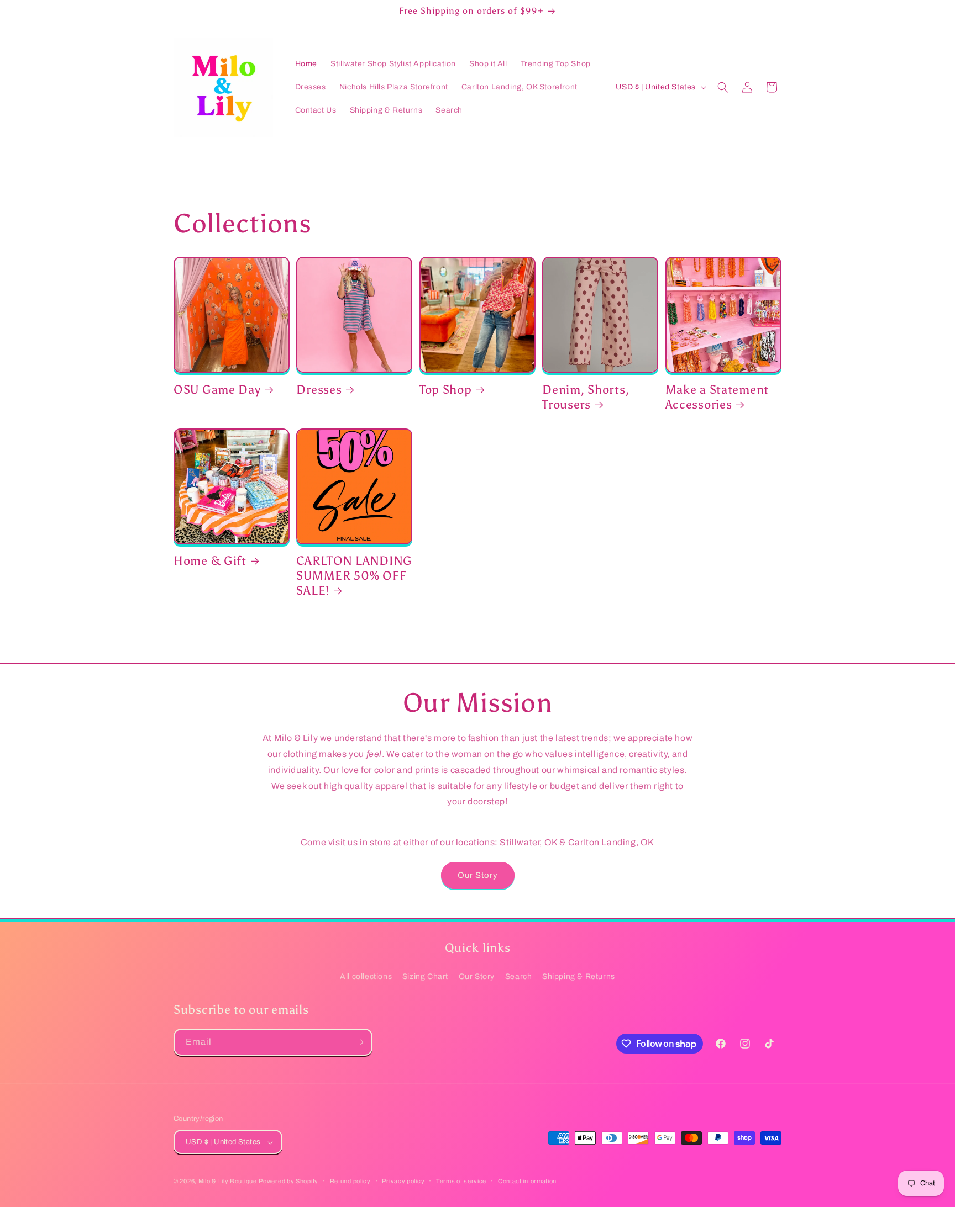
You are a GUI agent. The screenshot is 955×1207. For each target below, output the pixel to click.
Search (518, 976)
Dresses (319, 390)
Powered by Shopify (288, 1181)
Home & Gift (210, 561)
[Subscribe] (359, 1042)
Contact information (527, 1181)
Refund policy (350, 1181)
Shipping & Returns (578, 976)
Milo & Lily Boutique (227, 1181)
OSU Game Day (217, 390)
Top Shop (445, 390)
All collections (366, 976)
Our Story (478, 875)
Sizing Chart (425, 976)
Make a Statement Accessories (717, 397)
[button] (723, 87)
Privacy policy (403, 1181)
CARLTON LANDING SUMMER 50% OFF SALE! (354, 576)
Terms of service (461, 1181)
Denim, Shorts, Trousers (585, 397)
